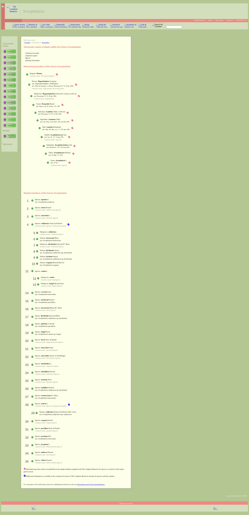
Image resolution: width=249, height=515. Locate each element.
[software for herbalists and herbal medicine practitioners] (215, 509)
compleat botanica (199, 20)
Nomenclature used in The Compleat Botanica (91, 484)
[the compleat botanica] (13, 18)
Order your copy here (126, 503)
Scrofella (27, 42)
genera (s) (230, 20)
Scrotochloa (45, 42)
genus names (219, 20)
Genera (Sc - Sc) (241, 20)
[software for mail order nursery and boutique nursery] (34, 509)
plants (210, 20)
